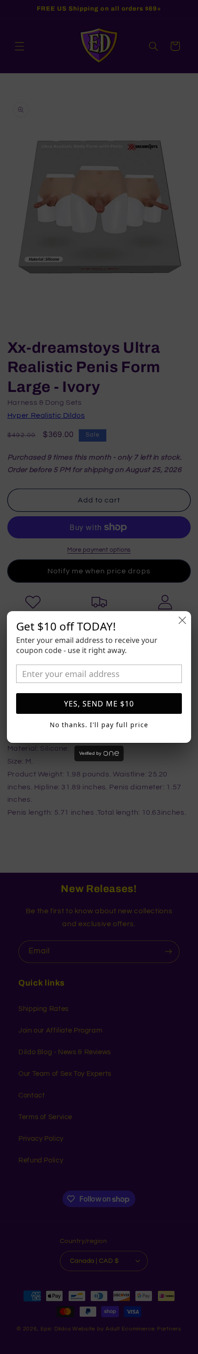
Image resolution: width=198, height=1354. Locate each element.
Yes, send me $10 (99, 704)
